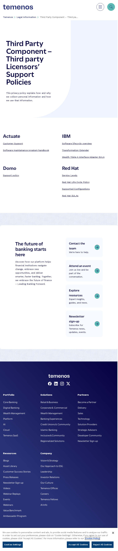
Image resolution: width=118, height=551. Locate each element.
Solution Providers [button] (87, 424)
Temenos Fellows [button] (49, 499)
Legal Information (26, 17)
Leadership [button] (46, 471)
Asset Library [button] (10, 466)
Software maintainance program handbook (26, 150)
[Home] (18, 7)
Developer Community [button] (90, 435)
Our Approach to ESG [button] (52, 466)
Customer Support (13, 143)
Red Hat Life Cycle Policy (75, 182)
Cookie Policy (92, 538)
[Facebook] (50, 384)
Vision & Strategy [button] (49, 460)
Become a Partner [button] (87, 402)
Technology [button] (84, 418)
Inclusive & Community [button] (53, 435)
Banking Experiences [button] (51, 418)
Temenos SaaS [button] (10, 435)
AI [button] (4, 424)
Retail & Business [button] (49, 402)
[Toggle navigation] (100, 7)
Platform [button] (8, 418)
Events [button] (6, 499)
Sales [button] (80, 413)
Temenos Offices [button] (49, 488)
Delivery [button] (82, 407)
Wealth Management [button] (14, 413)
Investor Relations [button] (50, 477)
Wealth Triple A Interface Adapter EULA (83, 157)
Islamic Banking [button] (49, 429)
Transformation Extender (75, 150)
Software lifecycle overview (77, 143)
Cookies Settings (12, 544)
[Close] (113, 532)
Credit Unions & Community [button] (55, 424)
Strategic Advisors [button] (87, 429)
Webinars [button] (8, 504)
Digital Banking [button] (11, 407)
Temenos (8, 17)
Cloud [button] (6, 429)
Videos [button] (6, 488)
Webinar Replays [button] (11, 493)
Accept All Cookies (78, 544)
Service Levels (69, 175)
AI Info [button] (44, 504)
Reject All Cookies (102, 544)
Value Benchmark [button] (12, 510)
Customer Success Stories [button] (17, 471)
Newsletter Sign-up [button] (88, 440)
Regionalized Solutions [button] (52, 440)
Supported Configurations (76, 189)
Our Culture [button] (47, 482)
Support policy (11, 175)
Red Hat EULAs (70, 195)
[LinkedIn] (56, 384)
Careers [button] (45, 493)
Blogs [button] (6, 460)
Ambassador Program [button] (14, 515)
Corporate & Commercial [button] (54, 407)
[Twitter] (68, 384)
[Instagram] (62, 384)
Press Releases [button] (10, 477)
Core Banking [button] (10, 402)
